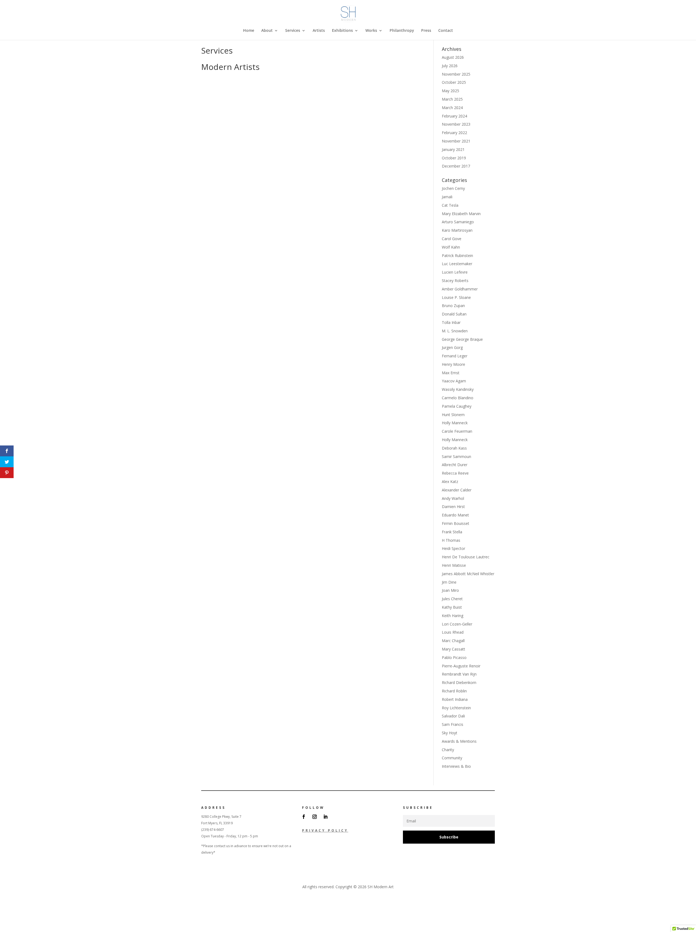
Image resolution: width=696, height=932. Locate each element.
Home (248, 31)
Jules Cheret (452, 598)
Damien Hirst (453, 506)
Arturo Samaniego (458, 221)
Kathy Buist (452, 607)
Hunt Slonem (453, 414)
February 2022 (454, 132)
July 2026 (450, 65)
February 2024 (454, 116)
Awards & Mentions (459, 741)
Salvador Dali (453, 716)
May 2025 (450, 90)
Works (371, 31)
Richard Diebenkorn (459, 682)
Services (292, 31)
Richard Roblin (454, 690)
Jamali (447, 196)
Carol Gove (451, 238)
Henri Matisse (454, 565)
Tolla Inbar (451, 322)
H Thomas (451, 540)
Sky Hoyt (449, 732)
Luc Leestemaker (457, 263)
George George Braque (462, 339)
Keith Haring (452, 615)
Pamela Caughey (456, 406)
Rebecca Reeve (455, 473)
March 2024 (452, 107)
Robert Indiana (455, 699)
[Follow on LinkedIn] (325, 816)
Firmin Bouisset (455, 523)
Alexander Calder (456, 490)
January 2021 (453, 149)
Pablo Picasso (454, 657)
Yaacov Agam (454, 380)
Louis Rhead (453, 632)
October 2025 (454, 82)
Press (426, 31)
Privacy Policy (325, 830)
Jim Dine (449, 582)
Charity (448, 749)
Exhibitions (342, 31)
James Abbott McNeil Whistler (468, 573)
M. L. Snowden (455, 330)
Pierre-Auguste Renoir (461, 665)
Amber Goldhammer (460, 289)
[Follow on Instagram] (314, 816)
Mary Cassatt (453, 649)
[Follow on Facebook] (303, 816)
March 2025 (452, 99)
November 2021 (456, 141)
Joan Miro (450, 590)
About (267, 31)
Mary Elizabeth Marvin (461, 213)
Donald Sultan (454, 314)
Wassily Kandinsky (458, 389)
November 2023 (456, 124)
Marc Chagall (453, 640)
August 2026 (453, 57)
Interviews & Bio (456, 766)
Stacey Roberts (455, 280)
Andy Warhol (453, 498)
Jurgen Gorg (452, 347)
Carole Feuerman (457, 431)
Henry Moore (453, 364)
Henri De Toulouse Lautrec (465, 556)
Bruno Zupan (453, 305)
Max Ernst (450, 372)
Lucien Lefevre (455, 272)
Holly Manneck (455, 422)
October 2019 (454, 157)
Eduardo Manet (455, 515)
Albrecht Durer (454, 464)
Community (452, 757)
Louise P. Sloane (456, 297)
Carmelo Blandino (457, 397)
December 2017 (456, 166)
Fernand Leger (454, 355)
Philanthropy (402, 31)
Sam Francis (452, 724)
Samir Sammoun (456, 456)
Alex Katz (450, 481)
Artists (319, 31)
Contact (445, 31)
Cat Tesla (450, 205)
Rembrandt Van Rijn (459, 674)
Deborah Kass (454, 448)
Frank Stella (452, 531)
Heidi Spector (453, 548)
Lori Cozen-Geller (457, 624)
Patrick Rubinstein (457, 255)
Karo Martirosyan (457, 230)
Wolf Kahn (451, 247)
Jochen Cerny (453, 188)
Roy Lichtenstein (456, 707)
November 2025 (456, 74)
